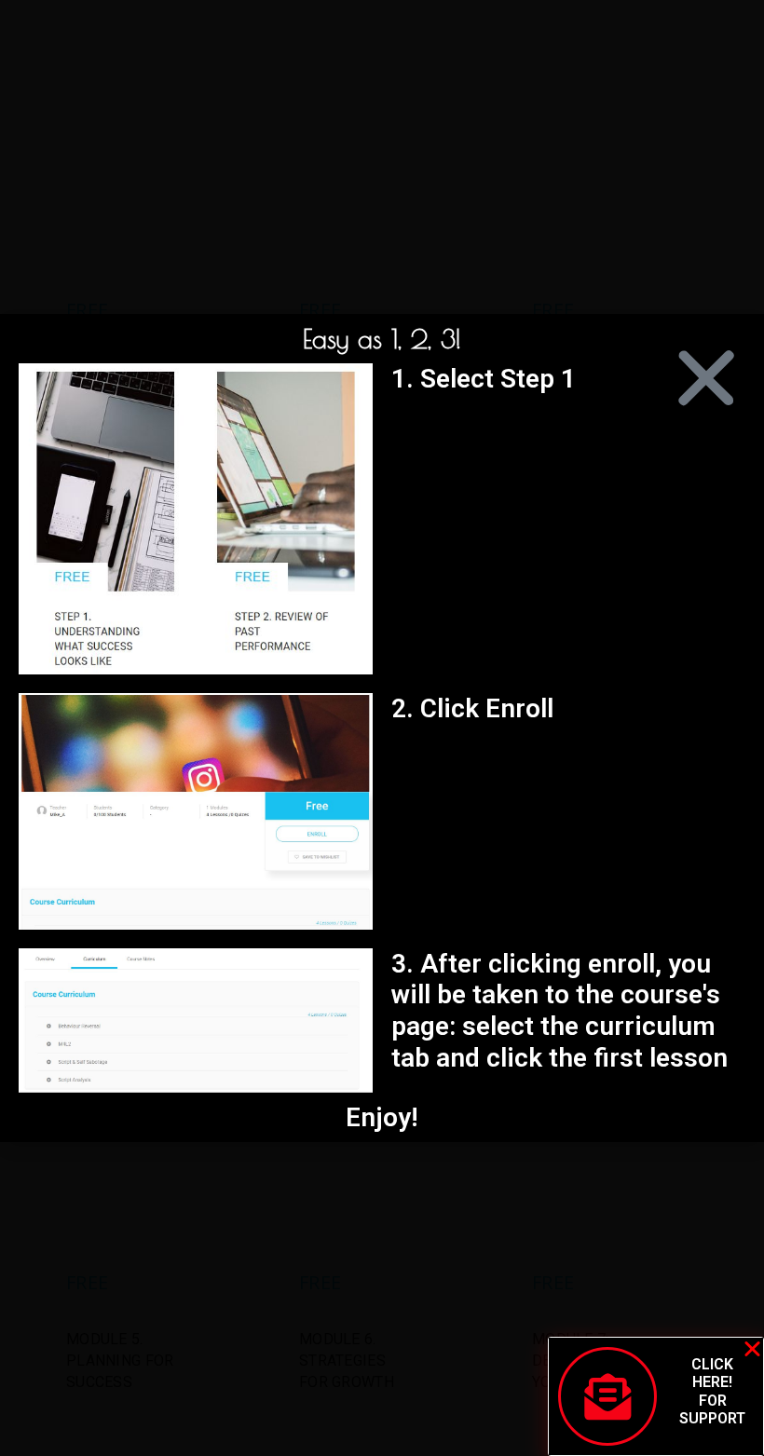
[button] (706, 378)
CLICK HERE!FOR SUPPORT (712, 1391)
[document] (382, 728)
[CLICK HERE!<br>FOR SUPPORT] (607, 1396)
